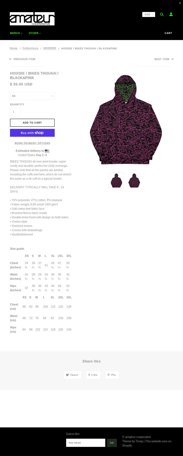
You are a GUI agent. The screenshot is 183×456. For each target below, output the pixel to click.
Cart (168, 33)
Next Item (162, 59)
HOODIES (49, 48)
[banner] (32, 18)
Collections (30, 48)
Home (14, 48)
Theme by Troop (132, 441)
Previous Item (24, 59)
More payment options (32, 143)
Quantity (15, 104)
